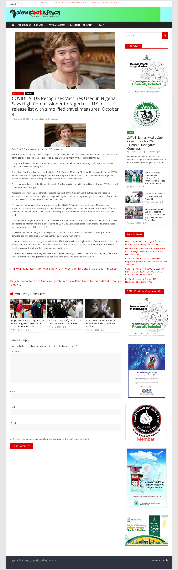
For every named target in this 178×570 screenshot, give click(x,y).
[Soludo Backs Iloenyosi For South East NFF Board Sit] (134, 192)
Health (101, 25)
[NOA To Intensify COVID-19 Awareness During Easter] (65, 300)
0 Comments (53, 119)
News (131, 132)
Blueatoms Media (160, 560)
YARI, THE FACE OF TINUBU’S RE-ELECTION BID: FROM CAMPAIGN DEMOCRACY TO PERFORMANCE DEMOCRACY (69, 4)
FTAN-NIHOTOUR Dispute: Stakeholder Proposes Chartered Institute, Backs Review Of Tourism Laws (146, 261)
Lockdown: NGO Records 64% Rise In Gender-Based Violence (101, 323)
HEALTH (29, 93)
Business (38, 25)
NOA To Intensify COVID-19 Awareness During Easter (65, 322)
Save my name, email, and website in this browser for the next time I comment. (51, 438)
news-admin (39, 119)
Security (87, 25)
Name (12, 391)
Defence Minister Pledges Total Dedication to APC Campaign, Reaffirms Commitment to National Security (145, 251)
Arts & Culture (57, 25)
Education (74, 25)
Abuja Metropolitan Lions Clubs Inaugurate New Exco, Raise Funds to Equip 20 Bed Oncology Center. (65, 283)
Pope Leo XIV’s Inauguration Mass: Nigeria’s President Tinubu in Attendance (27, 323)
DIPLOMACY (18, 93)
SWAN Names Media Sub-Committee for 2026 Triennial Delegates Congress (145, 142)
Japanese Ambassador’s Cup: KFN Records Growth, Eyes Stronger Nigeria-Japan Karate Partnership (155, 214)
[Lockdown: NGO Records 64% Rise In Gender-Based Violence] (103, 300)
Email (12, 407)
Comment (15, 351)
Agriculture (24, 25)
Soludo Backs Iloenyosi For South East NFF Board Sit (155, 196)
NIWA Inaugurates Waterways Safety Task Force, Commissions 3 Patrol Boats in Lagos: (63, 268)
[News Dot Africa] (13, 25)
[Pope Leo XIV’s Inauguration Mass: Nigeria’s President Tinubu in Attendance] (28, 300)
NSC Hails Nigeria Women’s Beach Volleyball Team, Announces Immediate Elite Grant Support (155, 178)
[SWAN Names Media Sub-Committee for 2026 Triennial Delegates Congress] (147, 101)
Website (14, 423)
